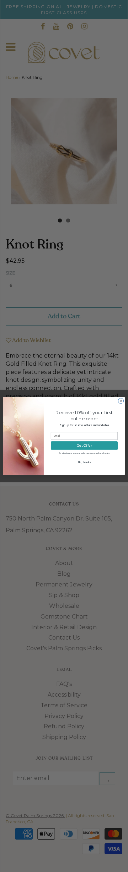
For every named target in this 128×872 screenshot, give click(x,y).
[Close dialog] (120, 401)
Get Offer (84, 446)
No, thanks (84, 462)
